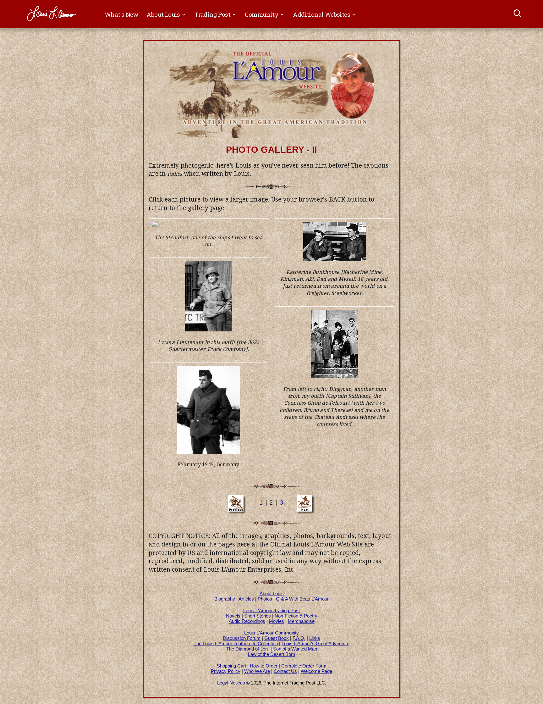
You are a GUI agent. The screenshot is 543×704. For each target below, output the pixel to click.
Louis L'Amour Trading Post (271, 610)
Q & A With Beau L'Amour (302, 598)
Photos (265, 598)
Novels (233, 615)
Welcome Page (316, 671)
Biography (224, 598)
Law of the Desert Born (271, 654)
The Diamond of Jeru (247, 648)
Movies (276, 621)
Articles (246, 598)
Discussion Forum (242, 638)
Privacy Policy (225, 671)
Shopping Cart (231, 665)
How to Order (263, 665)
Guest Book (276, 638)
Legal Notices (231, 682)
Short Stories (257, 615)
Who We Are (257, 671)
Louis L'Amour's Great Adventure (315, 643)
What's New (122, 14)
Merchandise (301, 621)
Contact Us (285, 671)
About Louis (272, 593)
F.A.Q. (299, 638)
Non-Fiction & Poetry (296, 615)
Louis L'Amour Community (271, 632)
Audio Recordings (247, 621)
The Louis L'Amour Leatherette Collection (236, 643)
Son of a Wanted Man (295, 648)
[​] (518, 14)
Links (314, 638)
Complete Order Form (303, 665)
